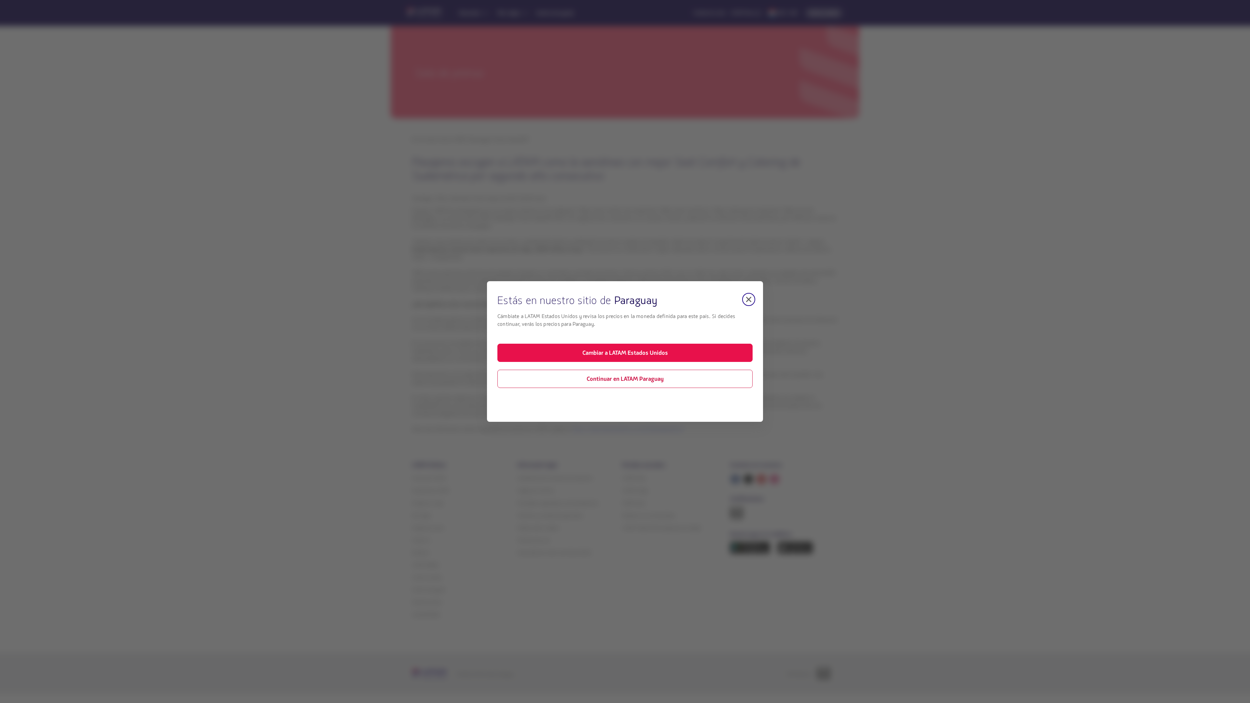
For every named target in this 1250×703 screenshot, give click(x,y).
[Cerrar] (748, 299)
